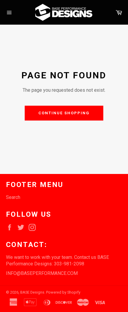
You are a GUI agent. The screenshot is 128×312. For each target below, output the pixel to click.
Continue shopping (63, 113)
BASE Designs (32, 292)
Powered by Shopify (63, 292)
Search (13, 197)
